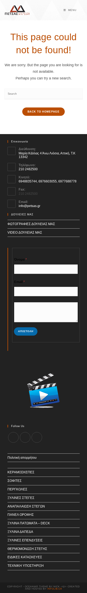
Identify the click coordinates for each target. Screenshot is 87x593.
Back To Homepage (43, 111)
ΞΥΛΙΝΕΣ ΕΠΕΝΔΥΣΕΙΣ (25, 540)
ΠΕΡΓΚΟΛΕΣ (17, 489)
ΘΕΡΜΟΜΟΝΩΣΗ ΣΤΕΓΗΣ (27, 549)
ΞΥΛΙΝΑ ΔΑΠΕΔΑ (20, 531)
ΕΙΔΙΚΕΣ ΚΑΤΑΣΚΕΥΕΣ (24, 557)
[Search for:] (80, 10)
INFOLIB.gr (54, 588)
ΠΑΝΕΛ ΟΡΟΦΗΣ (20, 514)
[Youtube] (37, 437)
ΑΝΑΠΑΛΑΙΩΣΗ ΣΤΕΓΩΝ (26, 506)
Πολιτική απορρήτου (22, 457)
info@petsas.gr (29, 206)
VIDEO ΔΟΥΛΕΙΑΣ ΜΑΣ (24, 232)
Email (19, 282)
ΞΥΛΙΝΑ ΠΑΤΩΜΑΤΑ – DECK (28, 523)
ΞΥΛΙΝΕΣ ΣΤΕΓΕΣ (20, 498)
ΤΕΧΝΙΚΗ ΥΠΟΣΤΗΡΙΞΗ (25, 565)
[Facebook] (25, 437)
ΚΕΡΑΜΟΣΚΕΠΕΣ (20, 472)
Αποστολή (26, 331)
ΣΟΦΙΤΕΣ (14, 480)
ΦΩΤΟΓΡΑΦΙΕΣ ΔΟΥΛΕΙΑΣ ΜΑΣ (31, 224)
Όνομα (20, 259)
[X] (13, 437)
